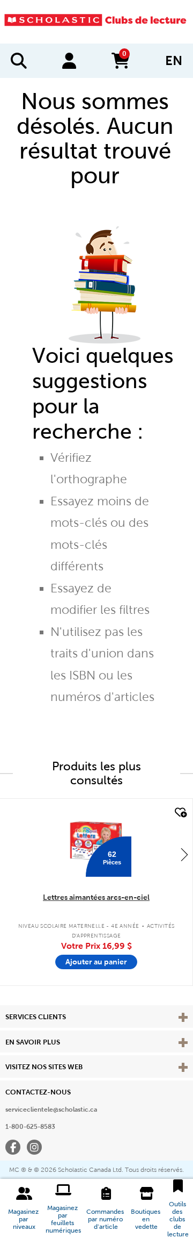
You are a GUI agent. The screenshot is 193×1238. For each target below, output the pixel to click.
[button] (24, 1208)
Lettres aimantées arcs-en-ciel (96, 897)
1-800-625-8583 (30, 1126)
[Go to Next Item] (184, 854)
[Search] (19, 61)
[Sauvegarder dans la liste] (179, 813)
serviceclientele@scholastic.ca (51, 1109)
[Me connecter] (69, 60)
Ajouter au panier (96, 961)
